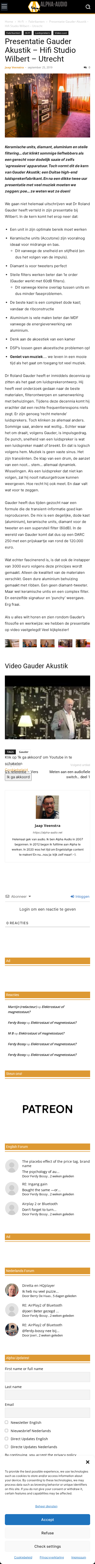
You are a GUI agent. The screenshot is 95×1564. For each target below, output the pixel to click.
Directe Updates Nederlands (33, 1447)
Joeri (33, 1335)
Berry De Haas (40, 1296)
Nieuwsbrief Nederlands (30, 1430)
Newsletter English (25, 1422)
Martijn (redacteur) (22, 1007)
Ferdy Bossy (17, 1022)
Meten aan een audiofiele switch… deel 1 (69, 774)
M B (11, 1033)
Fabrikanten (36, 21)
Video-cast (61, 33)
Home (9, 21)
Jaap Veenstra (14, 67)
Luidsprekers (42, 33)
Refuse (47, 1533)
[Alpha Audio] (47, 6)
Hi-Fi (21, 21)
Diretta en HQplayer (38, 1285)
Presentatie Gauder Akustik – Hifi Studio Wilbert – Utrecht (40, 50)
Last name (13, 1386)
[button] (87, 1462)
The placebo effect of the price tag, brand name (56, 1163)
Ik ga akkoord (18, 777)
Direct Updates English (29, 1438)
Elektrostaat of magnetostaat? (53, 1022)
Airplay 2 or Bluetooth (40, 1203)
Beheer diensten (46, 1506)
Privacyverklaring (52, 1557)
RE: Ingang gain (35, 1184)
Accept (47, 1519)
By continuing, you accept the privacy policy (40, 1455)
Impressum (78, 1557)
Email (9, 1404)
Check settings (47, 1546)
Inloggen (82, 896)
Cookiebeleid (23, 1557)
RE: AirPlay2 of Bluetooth (42, 1305)
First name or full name (24, 1368)
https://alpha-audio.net (47, 832)
